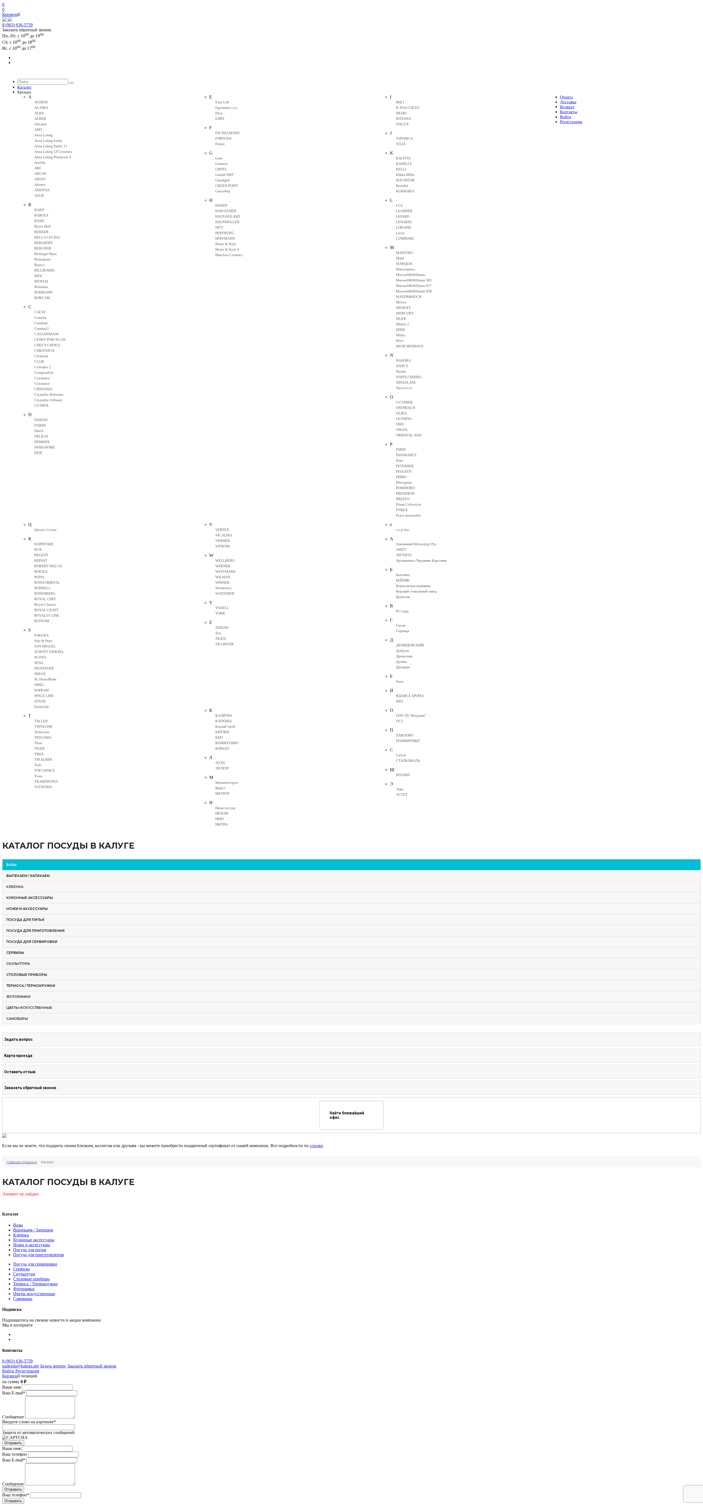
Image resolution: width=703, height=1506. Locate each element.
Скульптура (24, 1274)
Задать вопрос (53, 1366)
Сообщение (13, 1416)
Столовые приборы (31, 1279)
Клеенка (21, 1235)
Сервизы (21, 1269)
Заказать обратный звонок (91, 1366)
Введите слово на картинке (29, 1421)
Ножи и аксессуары (31, 1244)
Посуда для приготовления (38, 1254)
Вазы (18, 1225)
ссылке (316, 1145)
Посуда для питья (29, 1249)
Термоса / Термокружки (35, 1283)
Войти (8, 1371)
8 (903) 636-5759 (17, 25)
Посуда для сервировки (35, 1264)
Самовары (22, 1298)
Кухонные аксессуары (33, 1240)
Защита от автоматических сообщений (38, 1432)
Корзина (10, 14)
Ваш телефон (14, 1454)
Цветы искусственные (34, 1293)
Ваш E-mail (13, 1393)
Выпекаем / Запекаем (33, 1230)
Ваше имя (11, 1387)
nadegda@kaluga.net (20, 1366)
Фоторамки (24, 1288)
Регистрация (27, 1371)
